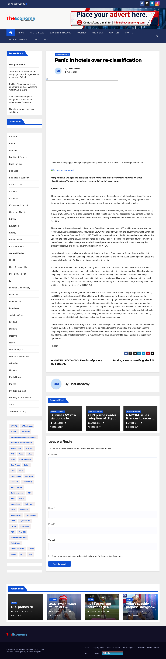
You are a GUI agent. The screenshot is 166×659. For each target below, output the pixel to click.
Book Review (15, 164)
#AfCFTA (14, 426)
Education (14, 226)
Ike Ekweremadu (17, 493)
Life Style (13, 322)
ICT (11, 281)
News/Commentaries (19, 356)
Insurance (14, 295)
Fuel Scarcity (27, 482)
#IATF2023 (26, 432)
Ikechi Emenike (16, 487)
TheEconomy (73, 69)
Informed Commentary (19, 288)
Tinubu (31, 549)
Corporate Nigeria (17, 212)
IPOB (13, 498)
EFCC (21, 471)
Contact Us (95, 653)
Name (51, 508)
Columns (13, 198)
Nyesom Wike (25, 521)
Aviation (114, 33)
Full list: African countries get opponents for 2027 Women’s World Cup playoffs (23, 87)
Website (52, 540)
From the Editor (16, 246)
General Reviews (17, 253)
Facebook (14, 482)
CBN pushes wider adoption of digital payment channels (102, 418)
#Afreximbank (27, 426)
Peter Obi (22, 532)
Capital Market (16, 185)
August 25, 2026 (21, 612)
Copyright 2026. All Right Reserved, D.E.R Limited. (25, 649)
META (13, 510)
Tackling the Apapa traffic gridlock (132, 360)
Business (13, 171)
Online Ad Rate (153, 647)
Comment (53, 454)
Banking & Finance (60, 33)
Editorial (13, 219)
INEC (30, 493)
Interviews (14, 308)
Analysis (13, 136)
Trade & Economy (17, 411)
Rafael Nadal (15, 543)
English (108, 653)
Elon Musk (29, 476)
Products (141, 647)
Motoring (13, 336)
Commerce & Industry (19, 205)
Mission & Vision (113, 647)
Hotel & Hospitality (18, 267)
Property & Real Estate (20, 398)
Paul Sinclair (25, 526)
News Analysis (16, 350)
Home (87, 647)
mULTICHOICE (16, 515)
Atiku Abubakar (25, 459)
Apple (21, 454)
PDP (12, 532)
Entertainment (15, 240)
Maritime (13, 329)
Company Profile (98, 647)
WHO (22, 554)
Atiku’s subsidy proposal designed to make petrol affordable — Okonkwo (20, 99)
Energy (12, 233)
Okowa (13, 526)
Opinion (13, 370)
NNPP (13, 521)
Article (12, 143)
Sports (129, 33)
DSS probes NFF (17, 65)
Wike (30, 554)
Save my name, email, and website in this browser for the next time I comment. (87, 556)
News (21, 33)
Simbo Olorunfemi (17, 549)
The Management (128, 647)
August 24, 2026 (59, 612)
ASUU (30, 454)
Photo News (37, 33)
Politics (82, 33)
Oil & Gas (97, 33)
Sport (11, 404)
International (15, 301)
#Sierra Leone (16, 448)
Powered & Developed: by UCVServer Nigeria (23, 652)
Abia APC (29, 448)
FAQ (86, 653)
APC (12, 454)
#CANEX (14, 432)
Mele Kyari (29, 504)
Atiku (13, 459)
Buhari (26, 465)
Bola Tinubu (15, 465)
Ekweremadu (16, 476)
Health (12, 260)
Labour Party (15, 504)
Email (51, 524)
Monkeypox (24, 510)
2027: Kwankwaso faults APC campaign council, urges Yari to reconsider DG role (24, 74)
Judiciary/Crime (16, 315)
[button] (157, 36)
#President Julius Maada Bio (21, 443)
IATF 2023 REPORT (19, 39)
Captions (13, 191)
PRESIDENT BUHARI (18, 538)
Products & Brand (17, 391)
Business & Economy (19, 178)
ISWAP (21, 498)
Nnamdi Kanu (31, 515)
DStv (13, 471)
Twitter (13, 554)
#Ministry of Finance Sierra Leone (23, 437)
